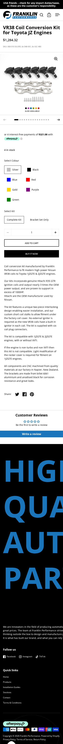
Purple (35, 189)
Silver (15, 169)
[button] (58, 119)
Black (35, 169)
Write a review (31, 434)
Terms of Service (24, 739)
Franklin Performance (30, 735)
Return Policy (39, 739)
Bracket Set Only (39, 219)
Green (15, 199)
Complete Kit (14, 219)
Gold (14, 189)
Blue (14, 179)
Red (33, 179)
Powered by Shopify (50, 735)
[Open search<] (41, 15)
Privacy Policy (9, 739)
